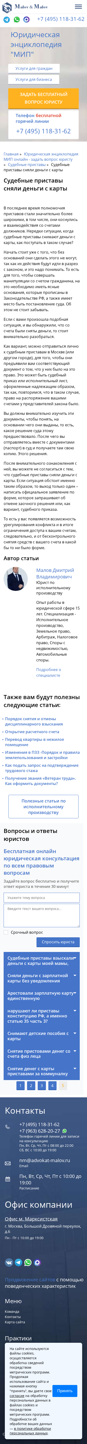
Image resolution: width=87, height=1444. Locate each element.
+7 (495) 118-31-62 (61, 18)
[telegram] (6, 20)
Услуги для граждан (33, 68)
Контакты (13, 1316)
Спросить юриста (58, 942)
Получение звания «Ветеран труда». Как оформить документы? (40, 781)
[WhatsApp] (16, 20)
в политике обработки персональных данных (30, 1431)
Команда (12, 1311)
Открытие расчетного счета (32, 731)
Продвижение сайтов (30, 1279)
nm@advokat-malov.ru (44, 1160)
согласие (17, 1395)
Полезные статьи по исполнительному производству (44, 806)
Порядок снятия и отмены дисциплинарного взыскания (34, 721)
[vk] (9, 1262)
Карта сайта (15, 1322)
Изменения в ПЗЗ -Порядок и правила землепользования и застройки (42, 755)
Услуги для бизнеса (33, 79)
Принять (64, 1391)
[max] (37, 1262)
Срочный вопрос (27, 932)
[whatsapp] (28, 1262)
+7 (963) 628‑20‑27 (40, 1131)
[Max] (25, 20)
